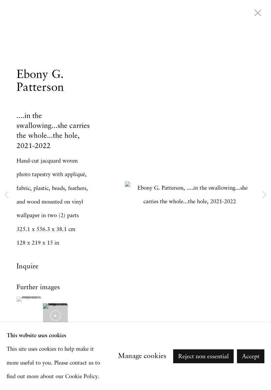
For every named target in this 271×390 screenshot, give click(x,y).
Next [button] (264, 195)
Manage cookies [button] (142, 356)
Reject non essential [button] (203, 356)
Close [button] (256, 15)
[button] (29, 299)
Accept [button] (250, 356)
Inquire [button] (27, 266)
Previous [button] (6, 195)
